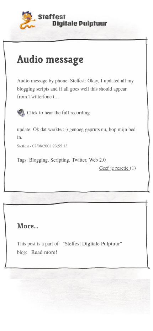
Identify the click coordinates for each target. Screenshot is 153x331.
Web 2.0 (97, 159)
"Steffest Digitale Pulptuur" (92, 243)
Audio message (50, 59)
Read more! (44, 251)
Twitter (79, 159)
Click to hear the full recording (58, 112)
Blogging (38, 159)
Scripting (60, 159)
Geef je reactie (114, 167)
